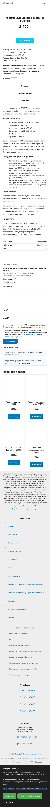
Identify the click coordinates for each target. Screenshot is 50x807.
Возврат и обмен (14, 543)
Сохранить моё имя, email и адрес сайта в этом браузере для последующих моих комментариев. (24, 326)
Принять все (9, 796)
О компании (12, 559)
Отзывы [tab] (25, 101)
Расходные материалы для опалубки (23, 669)
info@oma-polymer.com (27, 737)
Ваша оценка (9, 279)
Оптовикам (12, 535)
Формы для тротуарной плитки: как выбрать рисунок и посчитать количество (23, 362)
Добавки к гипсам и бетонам (20, 657)
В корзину (25, 40)
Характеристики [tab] (25, 93)
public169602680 (24, 744)
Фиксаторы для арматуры (19, 675)
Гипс (11, 639)
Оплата (11, 618)
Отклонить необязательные (29, 796)
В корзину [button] (13, 417)
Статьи (10, 568)
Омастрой (18, 754)
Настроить (9, 802)
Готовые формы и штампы (19, 645)
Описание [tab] (25, 86)
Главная (11, 526)
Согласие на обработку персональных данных (26, 593)
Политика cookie (9, 789)
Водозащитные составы (18, 633)
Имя (5, 310)
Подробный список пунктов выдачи (25, 509)
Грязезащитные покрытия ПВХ (25, 651)
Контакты (12, 601)
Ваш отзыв (8, 287)
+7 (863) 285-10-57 (27, 690)
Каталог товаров (14, 551)
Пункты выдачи (14, 576)
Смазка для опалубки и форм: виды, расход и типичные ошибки (23, 353)
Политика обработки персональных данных (25, 584)
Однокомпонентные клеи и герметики (24, 663)
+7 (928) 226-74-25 (27, 697)
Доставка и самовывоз (17, 609)
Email (6, 318)
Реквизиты (38, 762)
